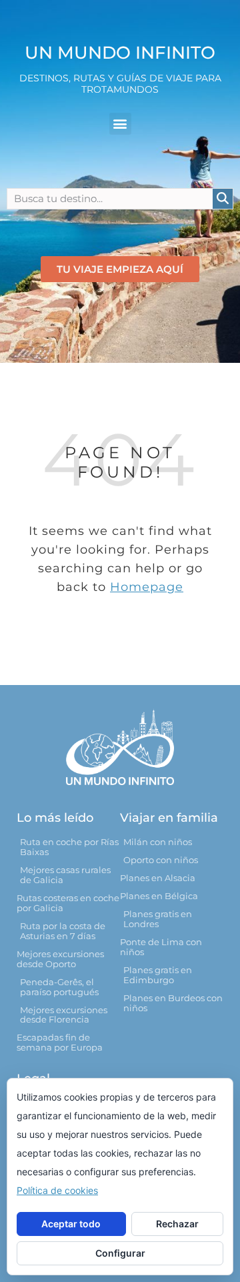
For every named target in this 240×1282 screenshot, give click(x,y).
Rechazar (177, 1223)
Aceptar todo (71, 1223)
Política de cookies (57, 1190)
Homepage (146, 587)
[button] (120, 124)
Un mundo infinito (120, 52)
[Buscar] (223, 199)
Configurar (120, 1253)
